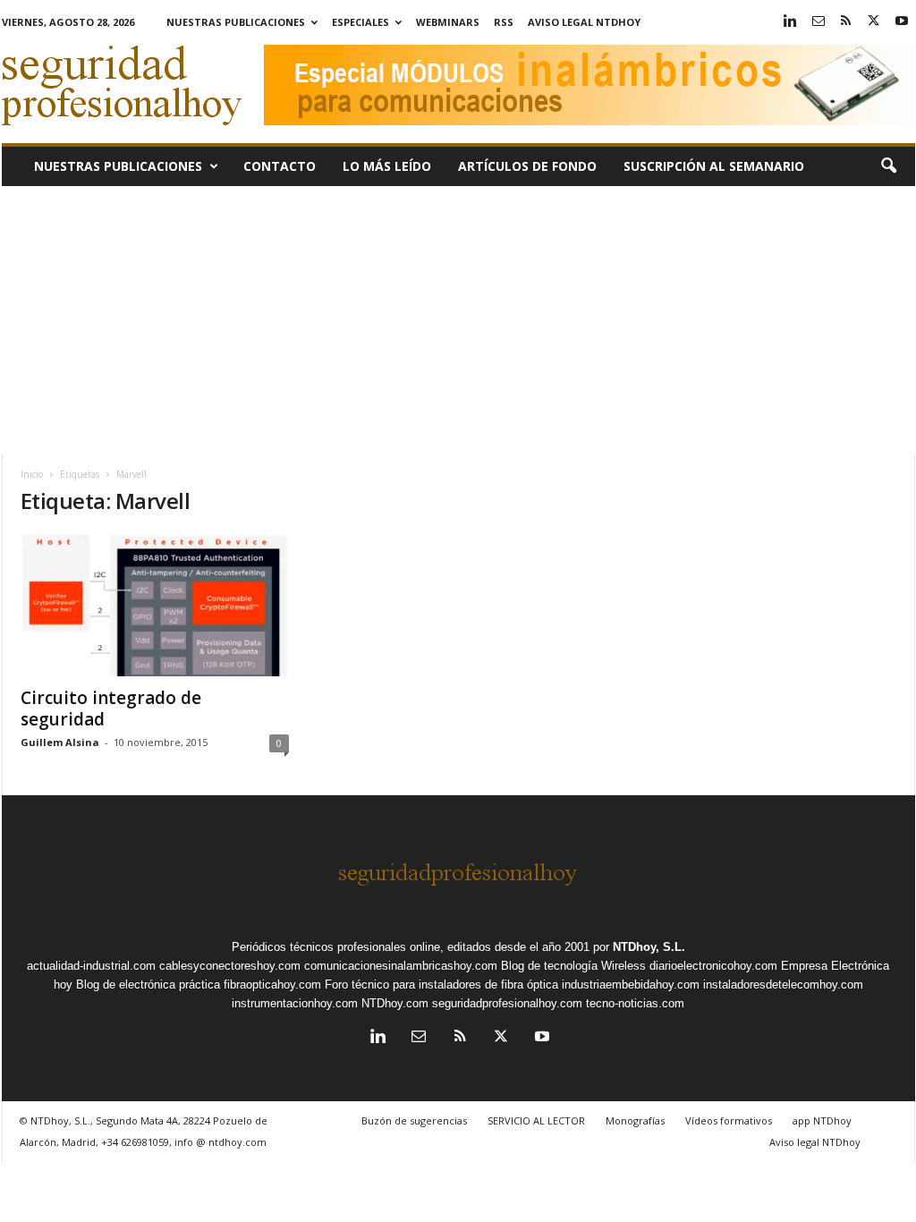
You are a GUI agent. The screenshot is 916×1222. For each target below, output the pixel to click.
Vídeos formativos (728, 1120)
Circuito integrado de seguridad (111, 708)
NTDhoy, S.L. (649, 947)
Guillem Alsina (60, 742)
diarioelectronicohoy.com (713, 965)
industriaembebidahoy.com (631, 984)
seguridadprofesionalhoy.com (507, 1003)
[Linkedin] (791, 22)
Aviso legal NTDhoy (584, 22)
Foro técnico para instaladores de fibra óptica (441, 984)
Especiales (360, 22)
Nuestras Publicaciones (235, 22)
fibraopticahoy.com (272, 984)
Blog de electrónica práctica (148, 984)
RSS (503, 22)
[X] (874, 22)
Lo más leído (387, 165)
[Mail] (818, 22)
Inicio (32, 474)
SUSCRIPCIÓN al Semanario (713, 165)
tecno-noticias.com (635, 1003)
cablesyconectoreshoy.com (230, 965)
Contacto (279, 165)
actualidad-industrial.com (91, 965)
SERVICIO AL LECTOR (536, 1120)
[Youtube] (901, 22)
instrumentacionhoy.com (295, 1003)
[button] (888, 166)
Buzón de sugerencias (414, 1120)
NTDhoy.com (394, 1003)
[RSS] (846, 22)
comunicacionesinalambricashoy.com (400, 965)
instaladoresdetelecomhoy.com (783, 984)
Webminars (447, 22)
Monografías (635, 1120)
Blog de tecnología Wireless (573, 965)
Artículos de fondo (527, 165)
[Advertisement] (458, 320)
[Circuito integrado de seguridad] (155, 604)
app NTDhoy (822, 1120)
